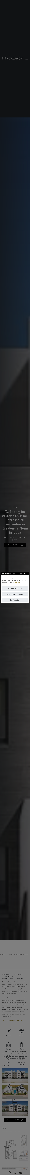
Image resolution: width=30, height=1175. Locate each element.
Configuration (15, 600)
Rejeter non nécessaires (15, 594)
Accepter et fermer (15, 588)
